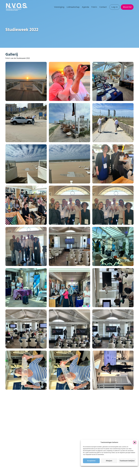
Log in (115, 7)
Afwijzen (109, 460)
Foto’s (94, 7)
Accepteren (91, 460)
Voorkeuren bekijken (127, 460)
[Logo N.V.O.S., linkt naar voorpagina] (16, 7)
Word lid (127, 7)
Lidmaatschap (73, 7)
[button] (135, 442)
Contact (103, 7)
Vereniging (59, 7)
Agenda (85, 7)
